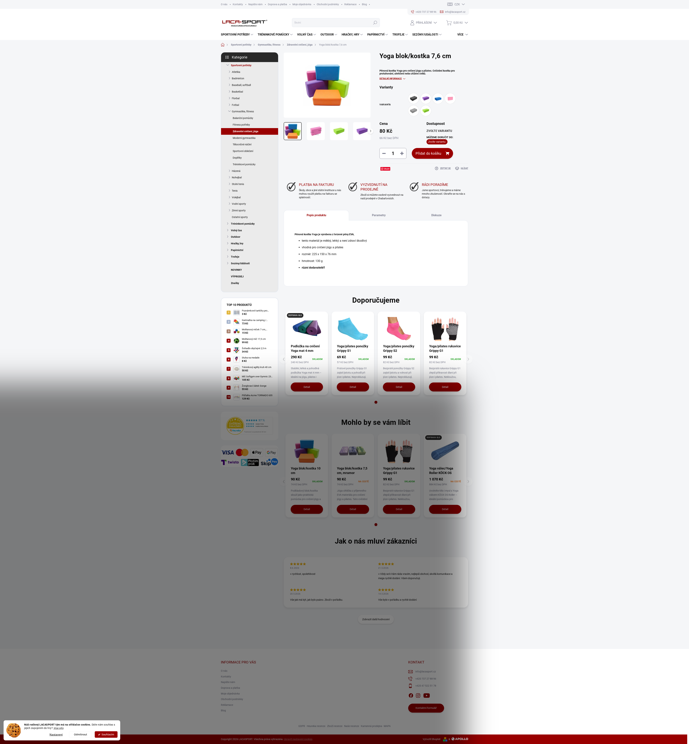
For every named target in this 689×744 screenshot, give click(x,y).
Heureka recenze (316, 726)
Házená (236, 171)
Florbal (236, 98)
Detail (307, 387)
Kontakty (238, 4)
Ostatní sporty (240, 217)
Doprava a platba (277, 4)
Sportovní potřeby (241, 65)
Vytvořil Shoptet (431, 739)
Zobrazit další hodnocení (376, 619)
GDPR (301, 726)
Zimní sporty (239, 210)
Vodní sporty (239, 203)
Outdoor (235, 236)
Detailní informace (390, 78)
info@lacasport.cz (425, 671)
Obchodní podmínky (328, 4)
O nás (224, 4)
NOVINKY (236, 269)
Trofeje (235, 256)
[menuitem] (237, 34)
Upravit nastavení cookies (298, 739)
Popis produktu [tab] (316, 215)
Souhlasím (108, 734)
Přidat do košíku (428, 153)
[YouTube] (427, 695)
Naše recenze (351, 726)
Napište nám (255, 4)
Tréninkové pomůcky (244, 164)
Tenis (235, 190)
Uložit (387, 168)
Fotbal (235, 105)
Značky (235, 283)
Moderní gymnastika (244, 138)
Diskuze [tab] (436, 215)
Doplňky (237, 157)
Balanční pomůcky (243, 118)
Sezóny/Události (240, 263)
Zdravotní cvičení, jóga (245, 131)
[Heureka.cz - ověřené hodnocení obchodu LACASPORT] (249, 426)
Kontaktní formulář (426, 708)
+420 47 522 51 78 (425, 685)
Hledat (375, 22)
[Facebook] (411, 695)
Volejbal (236, 197)
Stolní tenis (238, 184)
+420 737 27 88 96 (425, 678)
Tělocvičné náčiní (242, 144)
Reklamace (350, 4)
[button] (376, 402)
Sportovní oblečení (243, 151)
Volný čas (236, 230)
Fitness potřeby (241, 124)
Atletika (236, 72)
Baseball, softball (241, 85)
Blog (364, 4)
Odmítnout (80, 734)
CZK (457, 4)
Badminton (238, 78)
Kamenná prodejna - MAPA (376, 726)
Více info (58, 728)
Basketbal (237, 91)
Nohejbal (237, 177)
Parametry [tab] (379, 215)
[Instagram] (418, 695)
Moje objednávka (301, 4)
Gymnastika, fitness (243, 111)
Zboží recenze (334, 726)
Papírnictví (237, 250)
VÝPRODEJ (237, 276)
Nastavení (56, 734)
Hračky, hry (237, 243)
